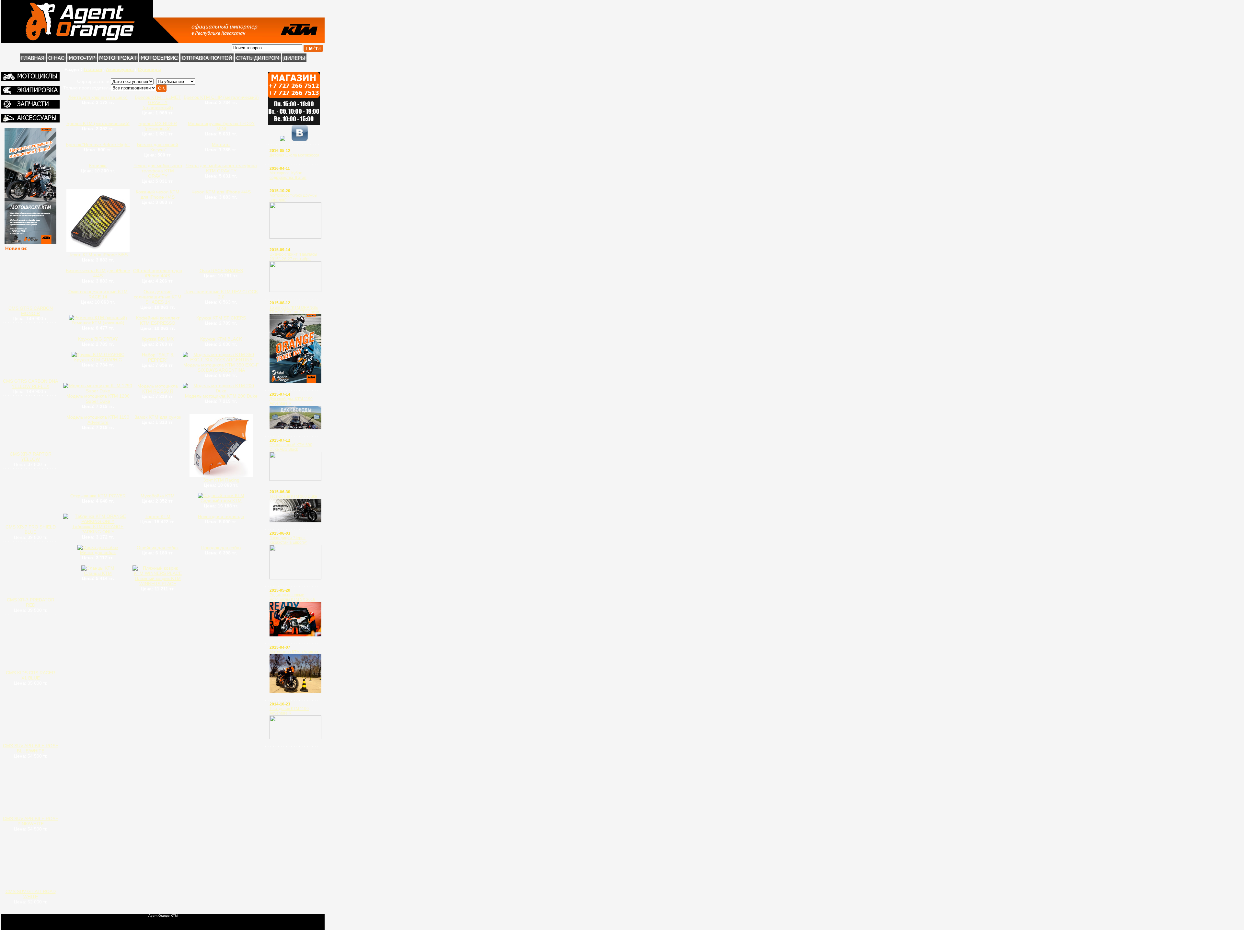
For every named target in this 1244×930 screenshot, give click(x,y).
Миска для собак (98, 552)
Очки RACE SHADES (221, 270)
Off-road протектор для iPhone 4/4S (157, 273)
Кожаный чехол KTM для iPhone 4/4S (157, 194)
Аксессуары (120, 69)
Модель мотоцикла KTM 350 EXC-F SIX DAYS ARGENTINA (221, 367)
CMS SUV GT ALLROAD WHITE (31, 894)
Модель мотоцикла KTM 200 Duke (221, 396)
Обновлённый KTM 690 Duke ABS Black (291, 447)
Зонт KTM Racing (221, 479)
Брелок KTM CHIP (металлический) (221, 97)
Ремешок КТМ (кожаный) (98, 322)
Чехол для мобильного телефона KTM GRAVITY (157, 171)
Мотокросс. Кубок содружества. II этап (288, 175)
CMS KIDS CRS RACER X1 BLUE (30, 675)
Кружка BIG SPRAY (98, 339)
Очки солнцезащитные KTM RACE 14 (98, 294)
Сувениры (149, 69)
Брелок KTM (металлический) (98, 123)
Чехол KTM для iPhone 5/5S (98, 254)
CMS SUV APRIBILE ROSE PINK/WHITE (30, 821)
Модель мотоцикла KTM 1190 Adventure (97, 419)
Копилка (98, 165)
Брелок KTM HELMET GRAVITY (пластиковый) (158, 102)
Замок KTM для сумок (157, 417)
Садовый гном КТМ (221, 500)
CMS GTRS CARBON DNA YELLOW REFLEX (30, 383)
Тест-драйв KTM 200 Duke (293, 496)
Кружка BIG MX (158, 339)
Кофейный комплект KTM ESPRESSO (157, 320)
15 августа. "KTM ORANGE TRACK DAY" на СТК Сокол (294, 309)
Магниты (221, 144)
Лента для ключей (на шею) (98, 97)
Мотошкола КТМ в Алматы (294, 652)
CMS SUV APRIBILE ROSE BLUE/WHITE (30, 748)
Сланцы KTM (98, 573)
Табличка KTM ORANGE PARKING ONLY (97, 529)
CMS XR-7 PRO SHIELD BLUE (31, 529)
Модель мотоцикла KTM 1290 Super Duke (98, 398)
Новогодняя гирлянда (221, 516)
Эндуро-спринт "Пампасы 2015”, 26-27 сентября (293, 256)
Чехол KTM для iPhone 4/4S (221, 191)
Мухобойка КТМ (158, 495)
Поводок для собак (221, 547)
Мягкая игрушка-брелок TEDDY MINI (221, 126)
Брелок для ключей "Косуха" (157, 147)
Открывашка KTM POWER (98, 495)
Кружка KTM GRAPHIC (98, 359)
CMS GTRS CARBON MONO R (30, 311)
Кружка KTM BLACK (221, 339)
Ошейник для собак (158, 547)
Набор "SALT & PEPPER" (158, 357)
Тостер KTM (157, 516)
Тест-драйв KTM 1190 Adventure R (289, 710)
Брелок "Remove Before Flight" (98, 144)
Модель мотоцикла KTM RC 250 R (157, 388)
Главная (93, 69)
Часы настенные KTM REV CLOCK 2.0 (221, 294)
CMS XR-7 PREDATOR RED (30, 602)
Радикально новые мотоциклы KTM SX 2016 (292, 597)
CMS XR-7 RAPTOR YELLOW (31, 456)
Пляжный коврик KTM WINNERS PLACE (158, 581)
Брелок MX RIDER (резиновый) (157, 126)
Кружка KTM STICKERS (221, 317)
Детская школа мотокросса (294, 155)
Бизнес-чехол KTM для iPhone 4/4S (98, 273)
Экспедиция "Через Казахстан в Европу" (288, 540)
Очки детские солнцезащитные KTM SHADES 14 (157, 297)
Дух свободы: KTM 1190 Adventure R (291, 401)
